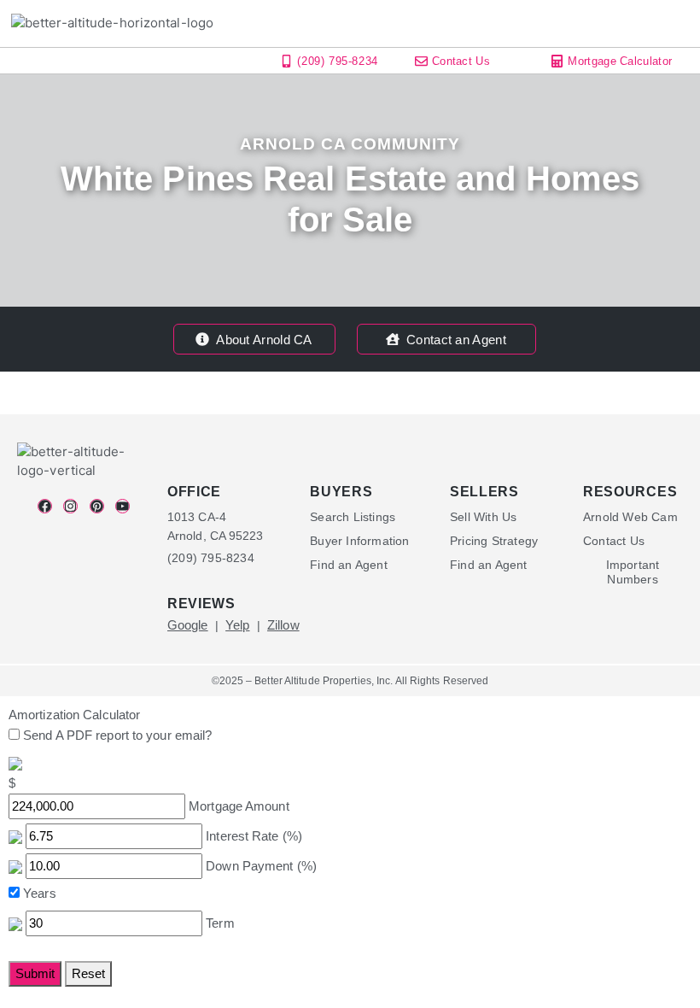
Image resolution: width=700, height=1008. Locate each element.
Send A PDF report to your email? (117, 735)
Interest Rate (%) (254, 836)
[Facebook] (45, 506)
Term (220, 923)
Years (39, 893)
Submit (35, 973)
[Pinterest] (97, 506)
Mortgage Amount (239, 806)
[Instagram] (70, 506)
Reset (88, 973)
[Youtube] (122, 506)
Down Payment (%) (261, 866)
